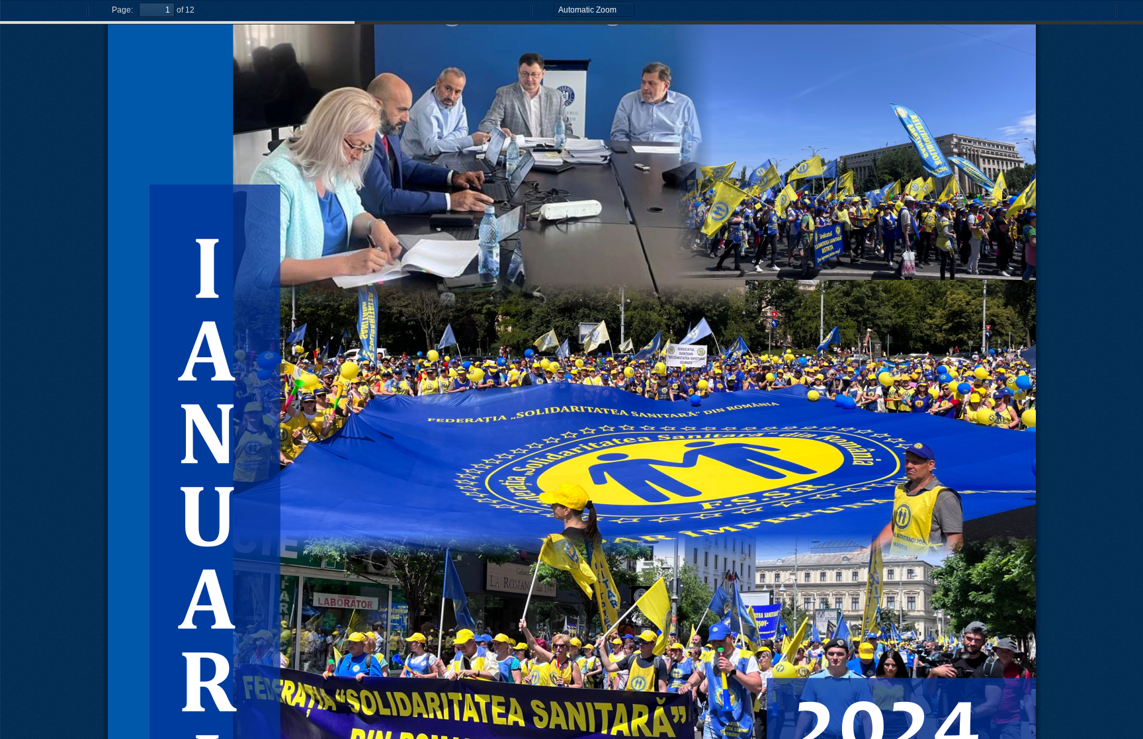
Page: (122, 10)
